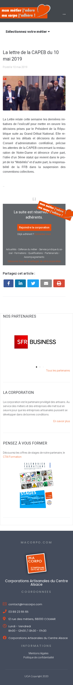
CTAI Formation (12, 456)
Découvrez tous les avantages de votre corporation (34, 261)
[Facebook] (8, 283)
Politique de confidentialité (38, 657)
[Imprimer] (59, 283)
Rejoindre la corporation (34, 227)
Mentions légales (38, 653)
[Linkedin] (20, 283)
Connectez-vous (42, 234)
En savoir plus (61, 421)
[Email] (46, 283)
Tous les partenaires (58, 370)
